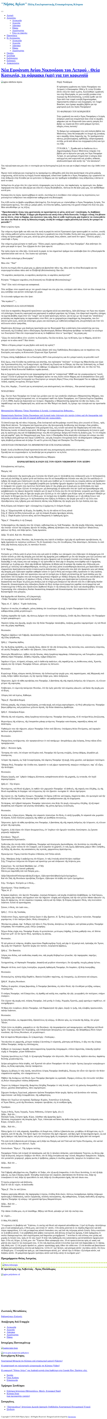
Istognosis (72, 1417)
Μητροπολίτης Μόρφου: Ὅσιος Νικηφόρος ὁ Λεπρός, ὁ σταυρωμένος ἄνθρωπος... (37, 410)
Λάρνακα (16, 25)
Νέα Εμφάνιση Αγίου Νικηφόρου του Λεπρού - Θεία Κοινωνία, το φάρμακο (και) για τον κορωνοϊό (50, 72)
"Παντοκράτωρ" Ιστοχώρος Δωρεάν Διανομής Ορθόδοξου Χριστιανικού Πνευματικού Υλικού (48, 1407)
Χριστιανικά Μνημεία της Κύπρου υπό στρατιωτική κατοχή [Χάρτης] (31, 1361)
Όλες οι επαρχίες (19, 33)
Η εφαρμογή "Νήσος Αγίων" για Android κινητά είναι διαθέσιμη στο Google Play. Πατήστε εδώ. (44, 1370)
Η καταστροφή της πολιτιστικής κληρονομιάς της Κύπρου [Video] (30, 1365)
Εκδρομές (11, 60)
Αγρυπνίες (11, 18)
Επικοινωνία (12, 1380)
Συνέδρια (11, 55)
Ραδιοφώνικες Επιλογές (11, 1316)
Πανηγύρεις (12, 35)
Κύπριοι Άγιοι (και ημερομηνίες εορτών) (18, 1394)
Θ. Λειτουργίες (13, 38)
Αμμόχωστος (18, 30)
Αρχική (10, 15)
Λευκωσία (17, 20)
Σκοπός (10, 1375)
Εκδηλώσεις (12, 58)
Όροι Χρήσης (13, 1377)
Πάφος (15, 28)
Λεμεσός (16, 23)
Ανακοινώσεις (13, 63)
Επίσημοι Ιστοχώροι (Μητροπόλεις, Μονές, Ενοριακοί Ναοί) (34, 1391)
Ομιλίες (10, 53)
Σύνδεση (10, 1409)
